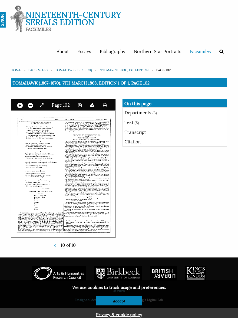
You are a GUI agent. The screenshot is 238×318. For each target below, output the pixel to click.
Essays (84, 50)
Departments (141, 112)
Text (132, 121)
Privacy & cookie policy (119, 314)
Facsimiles (200, 50)
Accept (119, 301)
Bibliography (112, 50)
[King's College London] (195, 272)
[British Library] (163, 272)
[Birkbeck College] (118, 272)
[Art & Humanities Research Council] (58, 272)
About (63, 50)
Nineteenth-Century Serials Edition (73, 17)
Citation (133, 141)
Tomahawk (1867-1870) (73, 69)
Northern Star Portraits (157, 50)
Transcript (135, 131)
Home (16, 69)
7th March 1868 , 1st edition (124, 69)
